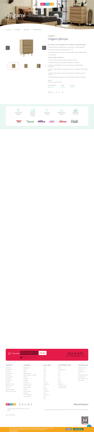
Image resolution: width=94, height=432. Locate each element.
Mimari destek (9, 385)
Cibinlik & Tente (81, 371)
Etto (45, 373)
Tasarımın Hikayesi (10, 389)
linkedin (28, 404)
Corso (45, 371)
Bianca (45, 369)
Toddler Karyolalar (28, 394)
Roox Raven (46, 391)
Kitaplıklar (26, 380)
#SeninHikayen (81, 404)
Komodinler (26, 382)
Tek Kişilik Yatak (81, 376)
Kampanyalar (9, 380)
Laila (45, 380)
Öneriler (7, 387)
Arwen (45, 367)
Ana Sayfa (8, 29)
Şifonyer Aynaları (27, 391)
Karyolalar (26, 378)
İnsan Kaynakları (9, 376)
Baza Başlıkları (27, 367)
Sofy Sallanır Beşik (62, 385)
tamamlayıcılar (83, 365)
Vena (45, 398)
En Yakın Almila (9, 373)
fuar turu (85, 4)
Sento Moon (46, 394)
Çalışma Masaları (27, 373)
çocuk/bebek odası (64, 365)
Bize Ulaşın (8, 371)
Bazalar (25, 369)
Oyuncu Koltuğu (27, 385)
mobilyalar (27, 365)
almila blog (8, 367)
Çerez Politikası (74, 409)
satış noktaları (81, 4)
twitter (25, 404)
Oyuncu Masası (27, 387)
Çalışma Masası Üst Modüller (30, 375)
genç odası (47, 365)
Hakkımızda (8, 375)
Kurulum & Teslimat (10, 384)
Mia (59, 378)
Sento (45, 393)
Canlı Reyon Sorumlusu (76, 113)
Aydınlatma (80, 369)
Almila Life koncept (82, 367)
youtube (31, 404)
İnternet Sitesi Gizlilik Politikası (51, 409)
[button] (44, 48)
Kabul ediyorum (78, 429)
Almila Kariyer (9, 369)
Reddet (69, 429)
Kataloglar (8, 382)
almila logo (11, 404)
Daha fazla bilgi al (13, 431)
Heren (45, 375)
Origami (51, 35)
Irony (45, 376)
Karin (45, 378)
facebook (23, 404)
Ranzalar (25, 389)
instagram (20, 404)
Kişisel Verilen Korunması (64, 409)
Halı (79, 373)
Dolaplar (25, 376)
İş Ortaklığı (8, 378)
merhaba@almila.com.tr (74, 356)
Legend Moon (47, 384)
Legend (45, 382)
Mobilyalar (17, 29)
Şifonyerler (26, 29)
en (77, 4)
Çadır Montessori (62, 369)
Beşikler (25, 371)
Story (45, 396)
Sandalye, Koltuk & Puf (83, 375)
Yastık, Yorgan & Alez (83, 378)
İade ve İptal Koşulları (83, 409)
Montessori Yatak (27, 384)
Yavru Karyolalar (27, 396)
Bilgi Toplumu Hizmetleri (11, 391)
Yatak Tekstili (81, 380)
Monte (45, 387)
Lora (45, 385)
